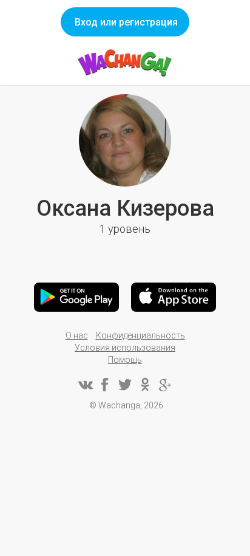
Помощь (125, 360)
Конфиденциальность (140, 335)
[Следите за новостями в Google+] (165, 385)
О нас (77, 335)
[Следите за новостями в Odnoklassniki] (145, 385)
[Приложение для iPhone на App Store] (173, 297)
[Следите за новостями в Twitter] (125, 385)
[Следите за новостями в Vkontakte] (85, 385)
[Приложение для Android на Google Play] (76, 297)
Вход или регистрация (126, 22)
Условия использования (125, 347)
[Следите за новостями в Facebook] (105, 385)
